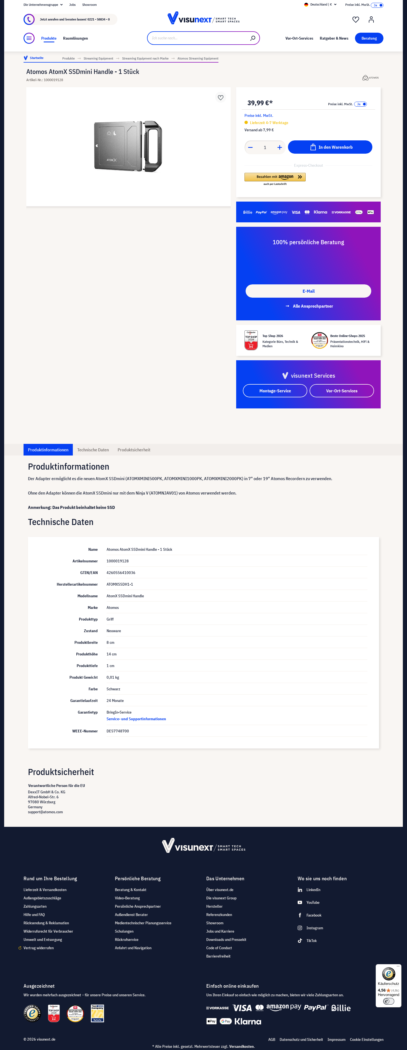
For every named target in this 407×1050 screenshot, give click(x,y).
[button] (275, 179)
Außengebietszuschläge (42, 897)
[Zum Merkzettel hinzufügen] (220, 97)
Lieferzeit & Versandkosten (45, 889)
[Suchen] (253, 38)
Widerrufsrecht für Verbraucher (48, 931)
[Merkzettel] (355, 19)
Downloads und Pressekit (226, 939)
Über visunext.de (219, 889)
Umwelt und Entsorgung (43, 939)
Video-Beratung (127, 897)
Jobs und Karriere (220, 931)
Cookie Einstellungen (366, 1039)
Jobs (72, 4)
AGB (271, 1039)
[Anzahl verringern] (250, 147)
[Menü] (29, 38)
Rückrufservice (126, 939)
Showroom (89, 4)
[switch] (388, 1001)
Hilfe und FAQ (34, 914)
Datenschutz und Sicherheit (301, 1039)
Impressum (337, 1039)
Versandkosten (241, 1046)
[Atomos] (371, 77)
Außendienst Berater (131, 914)
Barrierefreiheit (218, 956)
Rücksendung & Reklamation (46, 922)
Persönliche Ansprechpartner (138, 906)
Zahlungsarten (35, 906)
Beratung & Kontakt (130, 889)
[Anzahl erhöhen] (280, 147)
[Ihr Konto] (371, 19)
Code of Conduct (219, 947)
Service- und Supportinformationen (136, 718)
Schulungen (124, 931)
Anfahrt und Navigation (133, 947)
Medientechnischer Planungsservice (143, 922)
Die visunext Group (221, 897)
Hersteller (214, 906)
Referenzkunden (219, 914)
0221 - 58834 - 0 (98, 19)
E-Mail (309, 291)
